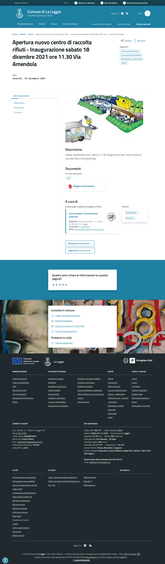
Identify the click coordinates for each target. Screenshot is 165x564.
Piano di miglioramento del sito (24, 485)
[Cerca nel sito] (147, 13)
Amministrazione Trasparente (24, 477)
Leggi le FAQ (17, 489)
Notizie (110, 378)
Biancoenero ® (92, 557)
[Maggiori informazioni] (70, 186)
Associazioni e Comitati (141, 405)
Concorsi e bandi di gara (117, 390)
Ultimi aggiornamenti (20, 527)
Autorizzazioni (53, 394)
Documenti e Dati (19, 390)
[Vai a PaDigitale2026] (138, 360)
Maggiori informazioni (83, 186)
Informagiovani (89, 485)
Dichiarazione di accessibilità (23, 481)
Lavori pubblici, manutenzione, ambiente (83, 215)
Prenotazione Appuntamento (24, 492)
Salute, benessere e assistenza (90, 390)
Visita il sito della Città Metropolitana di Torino (66, 481)
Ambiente (52, 382)
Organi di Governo (19, 378)
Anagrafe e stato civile (57, 386)
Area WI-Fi (87, 481)
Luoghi (134, 382)
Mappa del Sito (18, 535)
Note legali (16, 516)
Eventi (134, 378)
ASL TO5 (51, 485)
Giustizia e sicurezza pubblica (89, 378)
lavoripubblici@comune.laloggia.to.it (89, 229)
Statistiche (16, 531)
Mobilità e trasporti (85, 386)
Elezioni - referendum (116, 394)
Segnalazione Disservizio (22, 496)
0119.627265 (21, 433)
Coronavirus (112, 382)
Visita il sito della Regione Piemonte (62, 477)
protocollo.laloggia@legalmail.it (30, 442)
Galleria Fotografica (139, 390)
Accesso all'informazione (101, 24)
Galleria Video (137, 394)
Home (14, 34)
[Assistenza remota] (138, 554)
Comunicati (112, 413)
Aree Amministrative (20, 382)
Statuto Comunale (19, 508)
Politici (15, 401)
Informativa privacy (20, 512)
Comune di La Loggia (44, 12)
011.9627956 (84, 226)
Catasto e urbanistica (56, 398)
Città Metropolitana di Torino (40, 15)
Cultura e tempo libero (57, 401)
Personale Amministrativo (22, 398)
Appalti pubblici (54, 390)
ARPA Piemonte (89, 477)
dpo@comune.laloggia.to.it (100, 462)
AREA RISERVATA (82, 560)
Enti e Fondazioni (19, 394)
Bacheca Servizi (18, 504)
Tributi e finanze (114, 386)
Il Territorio (136, 386)
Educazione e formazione (58, 405)
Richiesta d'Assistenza (21, 500)
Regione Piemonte (21, 3)
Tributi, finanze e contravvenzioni (91, 394)
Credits (15, 523)
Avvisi (30, 34)
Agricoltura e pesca (55, 378)
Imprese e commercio (86, 382)
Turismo (81, 398)
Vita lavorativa (83, 401)
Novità (22, 34)
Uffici (14, 386)
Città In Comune (129, 554)
